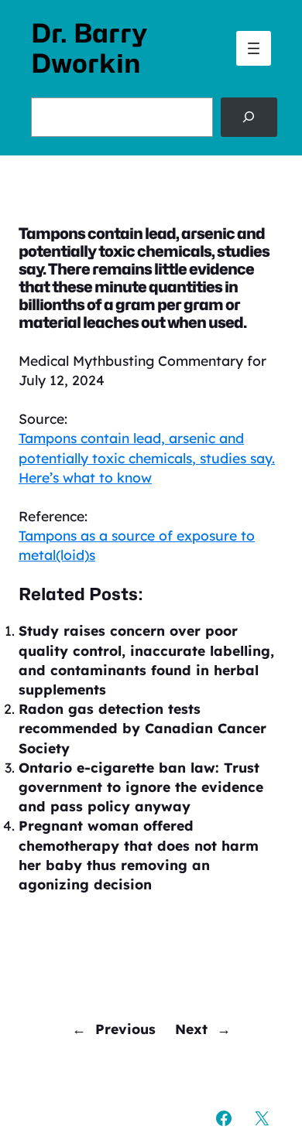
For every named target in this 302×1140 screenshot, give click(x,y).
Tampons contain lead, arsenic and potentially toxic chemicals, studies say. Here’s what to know (147, 457)
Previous (125, 1028)
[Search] (249, 116)
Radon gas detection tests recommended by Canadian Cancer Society (142, 728)
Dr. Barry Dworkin (89, 48)
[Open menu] (253, 48)
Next (191, 1028)
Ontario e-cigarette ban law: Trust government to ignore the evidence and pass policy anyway (141, 786)
